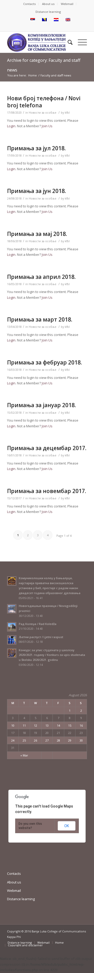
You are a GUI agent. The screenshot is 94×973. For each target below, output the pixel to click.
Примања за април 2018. (41, 276)
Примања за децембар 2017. (46, 448)
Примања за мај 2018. (37, 233)
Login (11, 126)
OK (66, 826)
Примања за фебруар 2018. (44, 362)
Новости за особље (42, 112)
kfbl (67, 112)
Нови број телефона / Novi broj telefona (43, 102)
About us (48, 4)
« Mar (24, 755)
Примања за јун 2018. (36, 191)
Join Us (47, 126)
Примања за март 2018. (39, 319)
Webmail (67, 4)
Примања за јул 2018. (36, 148)
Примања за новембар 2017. (46, 491)
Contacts (29, 4)
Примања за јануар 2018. (41, 405)
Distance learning (48, 12)
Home (32, 75)
